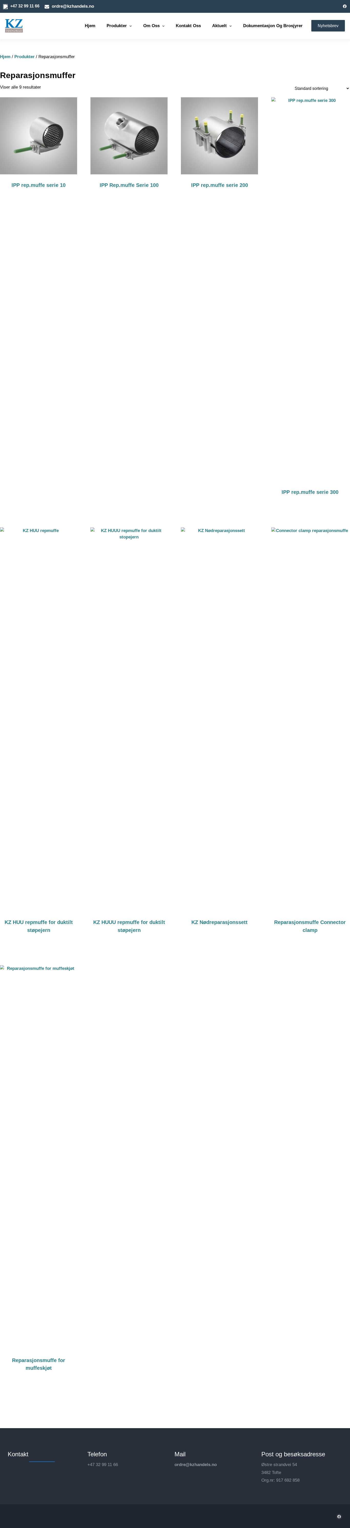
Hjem (5, 56)
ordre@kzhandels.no (195, 1464)
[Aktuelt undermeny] (230, 26)
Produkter (24, 56)
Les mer (42, 201)
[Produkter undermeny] (130, 26)
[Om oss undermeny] (163, 26)
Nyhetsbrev (328, 26)
